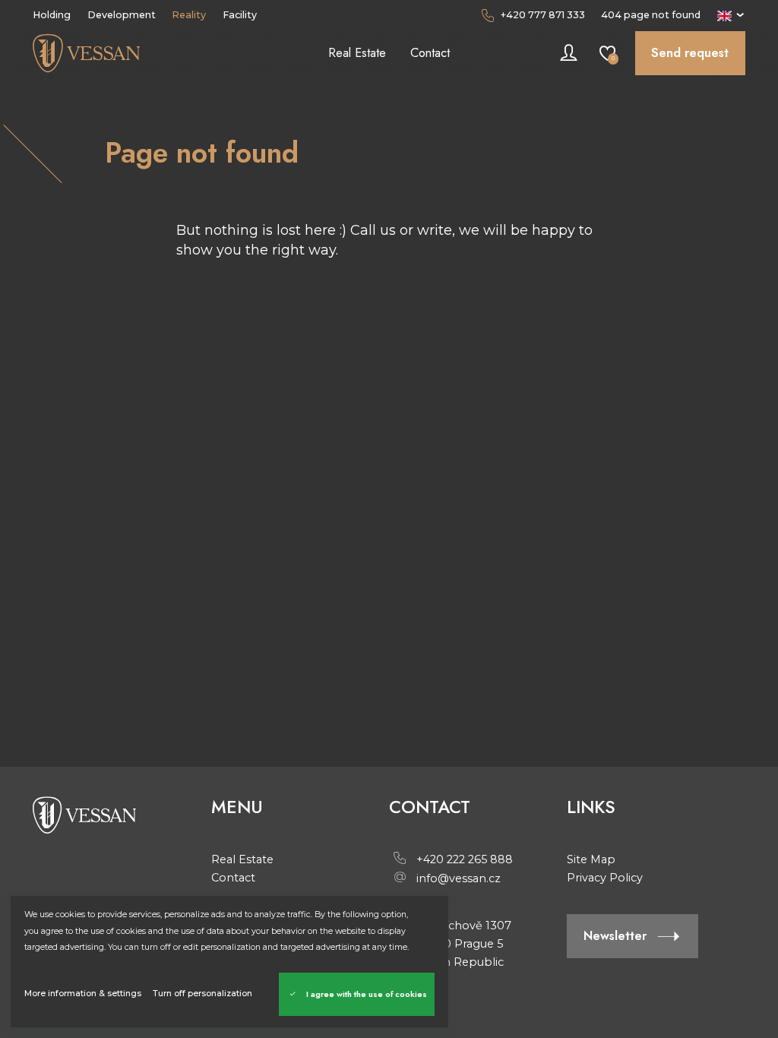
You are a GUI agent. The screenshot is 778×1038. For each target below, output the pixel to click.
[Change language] (731, 15)
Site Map (591, 859)
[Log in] (569, 54)
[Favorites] (607, 54)
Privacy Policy (605, 878)
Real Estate (242, 859)
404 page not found (651, 15)
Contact (233, 878)
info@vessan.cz (458, 878)
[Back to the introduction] (121, 53)
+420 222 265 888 (464, 859)
